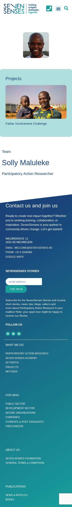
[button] (58, 9)
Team (6, 152)
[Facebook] (19, 333)
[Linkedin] (8, 333)
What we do (15, 344)
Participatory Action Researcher (28, 174)
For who (12, 395)
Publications (16, 486)
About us (13, 449)
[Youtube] (13, 333)
